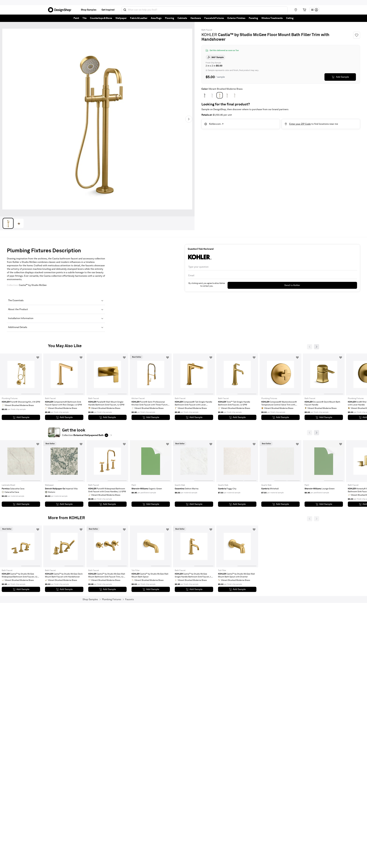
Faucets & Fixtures (214, 18)
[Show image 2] (19, 223)
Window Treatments (272, 18)
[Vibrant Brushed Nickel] (227, 95)
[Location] (295, 9)
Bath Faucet (206, 30)
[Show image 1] (8, 223)
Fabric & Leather (138, 18)
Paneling (253, 18)
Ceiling (289, 18)
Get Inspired (108, 9)
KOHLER (209, 34)
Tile (84, 18)
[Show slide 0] (11, 374)
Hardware (195, 18)
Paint (76, 18)
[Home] (61, 9)
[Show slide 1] (30, 374)
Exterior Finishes (236, 18)
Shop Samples (88, 9)
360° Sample (217, 57)
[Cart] (304, 9)
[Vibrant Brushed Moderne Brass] (219, 95)
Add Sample (342, 77)
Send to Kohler (292, 285)
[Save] (356, 35)
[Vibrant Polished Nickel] (234, 95)
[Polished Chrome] (212, 95)
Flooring (169, 18)
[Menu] (314, 9)
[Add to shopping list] (37, 357)
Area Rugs (156, 18)
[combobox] (204, 9)
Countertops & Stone (101, 18)
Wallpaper (121, 18)
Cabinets (182, 18)
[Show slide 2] (77, 461)
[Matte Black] (204, 95)
